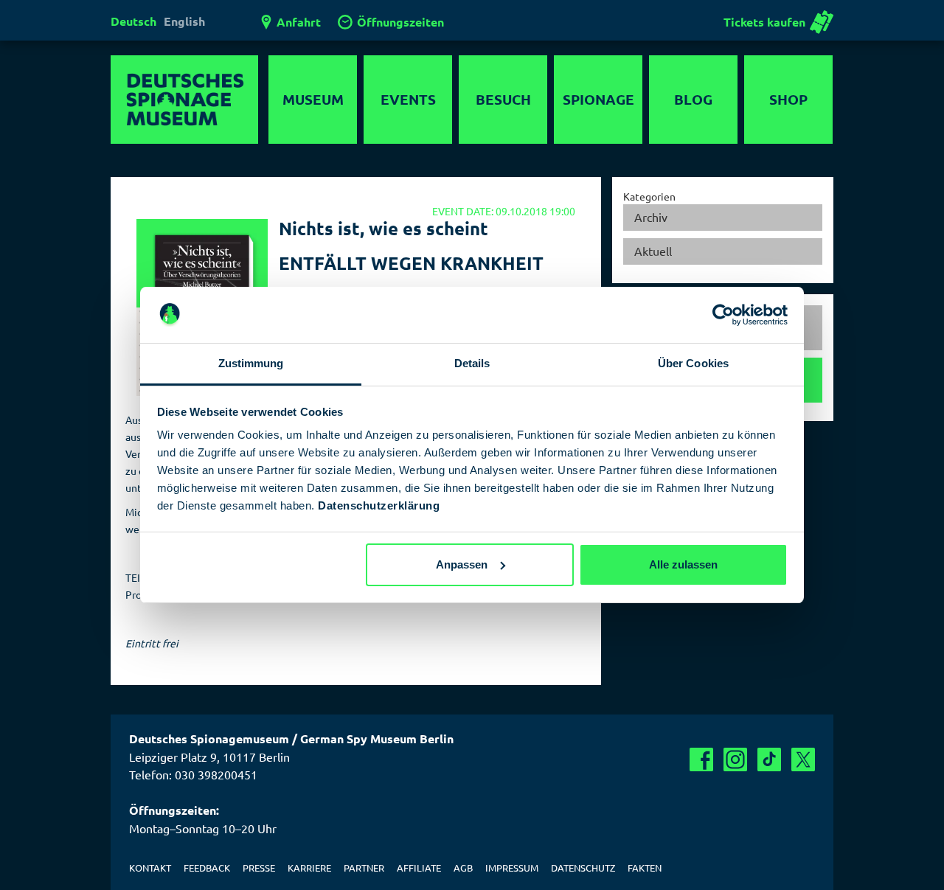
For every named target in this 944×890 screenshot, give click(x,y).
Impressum (511, 867)
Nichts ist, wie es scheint (383, 228)
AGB (463, 867)
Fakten (645, 867)
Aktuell (653, 250)
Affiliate (419, 867)
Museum (313, 99)
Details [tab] (472, 363)
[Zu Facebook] (701, 759)
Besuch (503, 99)
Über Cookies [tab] (693, 363)
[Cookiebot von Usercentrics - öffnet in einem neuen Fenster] (723, 315)
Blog (693, 99)
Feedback (207, 867)
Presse (259, 867)
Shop (788, 99)
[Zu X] (803, 759)
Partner (364, 867)
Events (408, 99)
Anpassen (461, 564)
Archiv (650, 216)
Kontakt (150, 867)
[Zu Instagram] (735, 759)
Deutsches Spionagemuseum (184, 99)
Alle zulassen (683, 564)
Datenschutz (583, 867)
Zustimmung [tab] (251, 363)
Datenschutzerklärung (379, 505)
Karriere (309, 867)
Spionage (598, 99)
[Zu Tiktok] (769, 759)
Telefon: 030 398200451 (193, 774)
